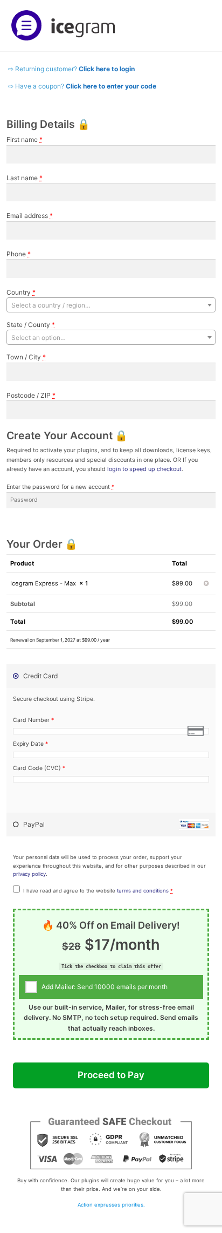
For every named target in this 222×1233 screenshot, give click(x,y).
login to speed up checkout (144, 469)
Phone (18, 254)
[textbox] (111, 305)
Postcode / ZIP (31, 395)
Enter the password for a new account (60, 487)
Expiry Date (30, 743)
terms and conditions (143, 891)
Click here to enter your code (111, 86)
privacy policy (29, 874)
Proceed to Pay (111, 1074)
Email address (29, 216)
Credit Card (40, 676)
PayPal (33, 824)
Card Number (33, 720)
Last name (24, 178)
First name (24, 139)
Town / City (26, 357)
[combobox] (111, 304)
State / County (30, 325)
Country (21, 292)
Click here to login (107, 69)
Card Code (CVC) (39, 768)
